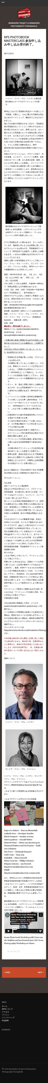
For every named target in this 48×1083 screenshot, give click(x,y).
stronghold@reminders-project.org (20, 335)
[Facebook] (6, 1076)
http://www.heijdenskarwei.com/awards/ (22, 873)
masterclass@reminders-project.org (20, 606)
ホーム (4, 1006)
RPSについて (7, 1009)
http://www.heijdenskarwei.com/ (18, 867)
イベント (5, 1015)
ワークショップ (13, 951)
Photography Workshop (15, 943)
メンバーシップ (8, 1017)
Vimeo (31, 943)
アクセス (5, 1012)
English (5, 1020)
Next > (41, 972)
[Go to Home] (24, 13)
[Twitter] (3, 1076)
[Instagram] (10, 1076)
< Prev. (7, 972)
